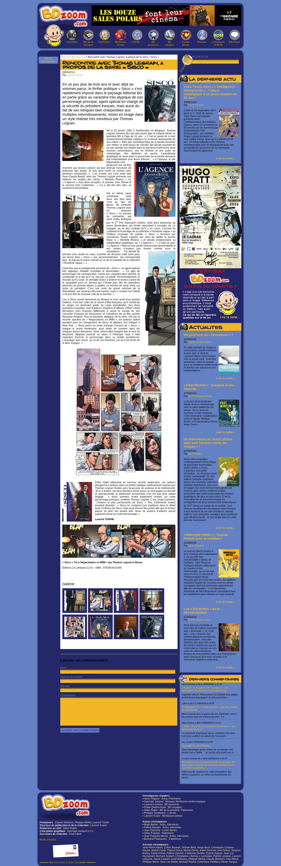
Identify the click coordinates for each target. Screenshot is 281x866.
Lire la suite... (225, 158)
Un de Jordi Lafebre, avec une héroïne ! (208, 442)
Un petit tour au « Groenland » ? (208, 335)
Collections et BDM (218, 43)
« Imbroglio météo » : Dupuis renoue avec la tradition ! (206, 536)
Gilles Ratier (195, 453)
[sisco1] (151, 612)
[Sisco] (126, 612)
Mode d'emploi (48, 839)
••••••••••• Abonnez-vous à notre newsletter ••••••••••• (68, 862)
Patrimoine (105, 42)
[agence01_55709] (100, 638)
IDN (90, 831)
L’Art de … (137, 42)
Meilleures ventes (121, 43)
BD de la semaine (88, 43)
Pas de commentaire (48, 60)
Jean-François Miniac (200, 396)
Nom (63, 667)
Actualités (72, 42)
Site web (65, 686)
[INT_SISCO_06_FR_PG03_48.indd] (100, 612)
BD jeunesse (153, 43)
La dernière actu (212, 79)
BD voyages (169, 43)
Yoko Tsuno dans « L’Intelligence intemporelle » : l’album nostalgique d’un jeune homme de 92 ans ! (210, 92)
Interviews (234, 42)
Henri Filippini (196, 105)
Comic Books (185, 43)
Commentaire (67, 695)
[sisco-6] (151, 638)
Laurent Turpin (75, 75)
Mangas (202, 42)
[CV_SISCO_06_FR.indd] (74, 612)
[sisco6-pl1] (74, 638)
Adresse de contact (71, 677)
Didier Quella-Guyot (199, 342)
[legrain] (126, 638)
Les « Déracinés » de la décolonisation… (202, 610)
